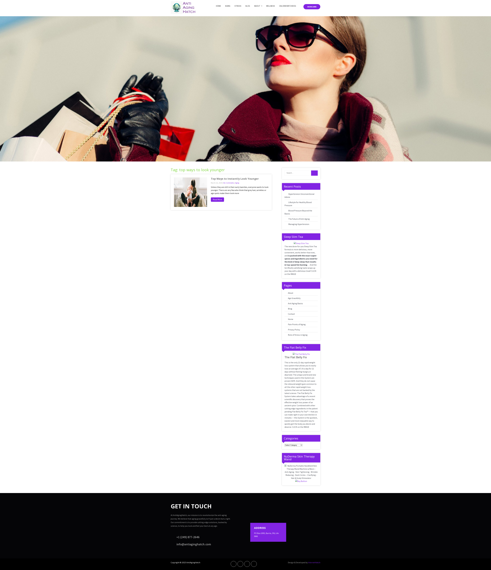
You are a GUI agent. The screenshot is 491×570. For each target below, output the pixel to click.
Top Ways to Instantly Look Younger (235, 178)
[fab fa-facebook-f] (233, 564)
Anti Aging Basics (295, 303)
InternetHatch (314, 562)
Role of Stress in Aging (298, 335)
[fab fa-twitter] (240, 564)
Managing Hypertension (298, 224)
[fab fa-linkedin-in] (247, 564)
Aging (227, 6)
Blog (248, 6)
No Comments (229, 183)
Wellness (270, 6)
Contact (291, 314)
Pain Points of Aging (297, 324)
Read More (217, 199)
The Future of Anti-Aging (299, 219)
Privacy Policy (294, 329)
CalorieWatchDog (287, 6)
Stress (238, 6)
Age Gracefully (294, 298)
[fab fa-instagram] (254, 564)
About (257, 6)
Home (218, 6)
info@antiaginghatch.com (193, 544)
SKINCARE (311, 6)
